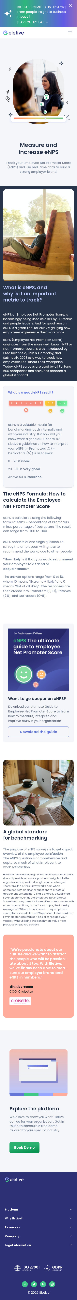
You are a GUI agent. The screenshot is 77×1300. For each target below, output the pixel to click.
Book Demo (24, 1147)
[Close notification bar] (70, 5)
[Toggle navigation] (70, 33)
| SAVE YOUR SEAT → (32, 22)
